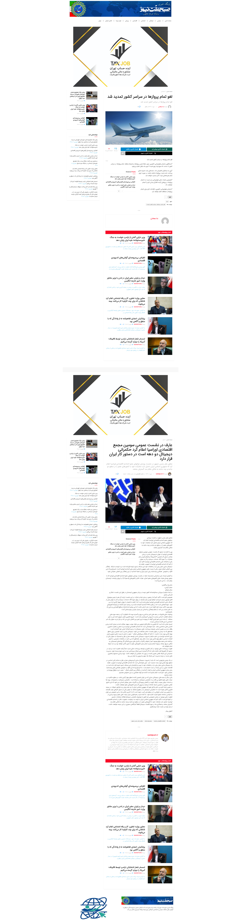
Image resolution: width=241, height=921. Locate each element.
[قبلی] (122, 191)
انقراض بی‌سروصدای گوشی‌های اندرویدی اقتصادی (120, 182)
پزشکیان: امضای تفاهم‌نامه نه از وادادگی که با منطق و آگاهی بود (126, 320)
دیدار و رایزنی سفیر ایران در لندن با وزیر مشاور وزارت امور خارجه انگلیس (121, 186)
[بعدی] (118, 191)
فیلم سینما (118, 21)
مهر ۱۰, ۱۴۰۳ (149, 474)
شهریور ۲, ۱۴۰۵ (128, 345)
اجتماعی (143, 21)
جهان (100, 21)
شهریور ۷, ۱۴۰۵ (128, 243)
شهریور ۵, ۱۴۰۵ (128, 307)
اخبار (146, 107)
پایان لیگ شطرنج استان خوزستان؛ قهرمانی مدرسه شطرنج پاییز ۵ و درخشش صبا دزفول (77, 95)
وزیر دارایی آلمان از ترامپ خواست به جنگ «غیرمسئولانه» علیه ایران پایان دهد (122, 178)
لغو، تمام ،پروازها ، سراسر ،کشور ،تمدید (156, 204)
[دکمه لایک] (170, 197)
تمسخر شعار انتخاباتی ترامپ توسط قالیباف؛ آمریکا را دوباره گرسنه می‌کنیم (127, 340)
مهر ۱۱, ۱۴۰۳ (151, 107)
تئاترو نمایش (108, 21)
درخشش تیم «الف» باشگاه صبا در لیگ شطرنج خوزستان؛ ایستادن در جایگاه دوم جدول (85, 162)
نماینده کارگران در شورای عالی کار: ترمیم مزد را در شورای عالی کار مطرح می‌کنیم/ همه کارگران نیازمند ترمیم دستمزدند (84, 194)
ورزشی (127, 21)
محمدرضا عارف (148, 721)
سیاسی (159, 21)
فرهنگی (151, 21)
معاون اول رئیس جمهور (137, 721)
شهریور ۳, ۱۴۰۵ (128, 324)
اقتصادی (135, 21)
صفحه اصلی (168, 21)
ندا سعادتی (161, 107)
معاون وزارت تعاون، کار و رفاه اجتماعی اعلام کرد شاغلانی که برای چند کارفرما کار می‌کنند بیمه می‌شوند (125, 301)
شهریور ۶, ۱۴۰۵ (128, 263)
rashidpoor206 (138, 243)
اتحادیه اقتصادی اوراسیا (159, 721)
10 (119, 307)
